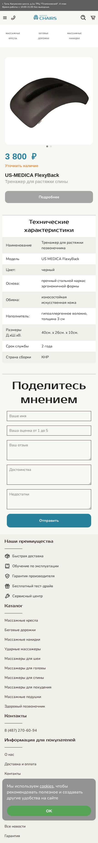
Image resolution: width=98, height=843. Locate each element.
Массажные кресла (21, 620)
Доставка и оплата (20, 764)
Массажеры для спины (24, 677)
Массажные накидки (22, 639)
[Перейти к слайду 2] (51, 146)
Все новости (15, 826)
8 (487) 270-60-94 (21, 730)
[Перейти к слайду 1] (47, 146)
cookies (47, 786)
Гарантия (12, 835)
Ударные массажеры (23, 649)
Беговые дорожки (20, 629)
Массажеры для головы (25, 668)
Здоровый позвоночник (25, 706)
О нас (9, 754)
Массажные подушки (23, 696)
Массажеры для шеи (22, 658)
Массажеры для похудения (28, 687)
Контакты (13, 773)
